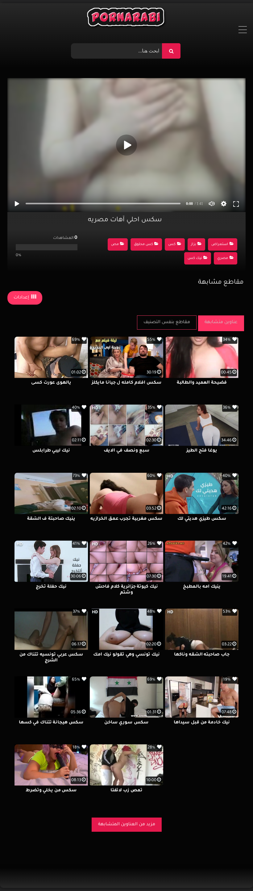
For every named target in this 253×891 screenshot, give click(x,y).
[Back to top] (233, 873)
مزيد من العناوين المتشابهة (126, 824)
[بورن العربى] (127, 18)
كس (172, 245)
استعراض (219, 245)
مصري (222, 258)
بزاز (193, 245)
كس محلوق (143, 245)
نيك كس (195, 258)
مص (115, 245)
